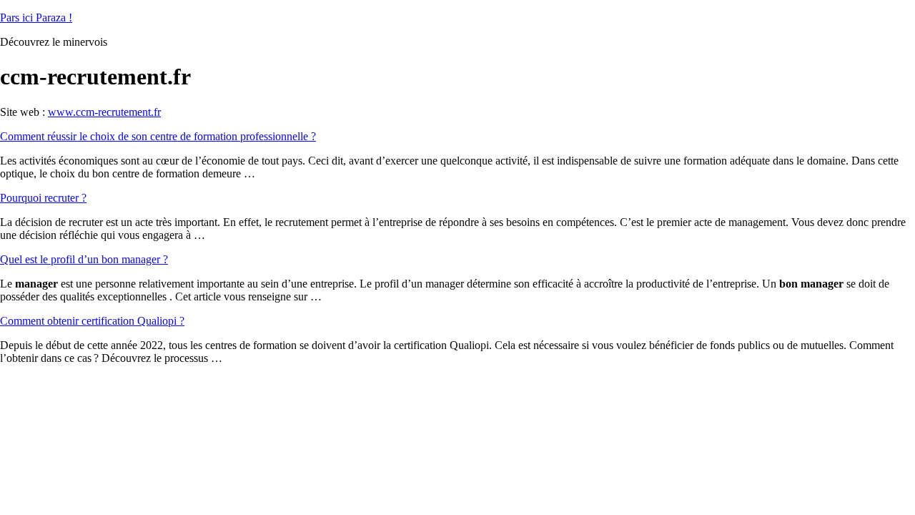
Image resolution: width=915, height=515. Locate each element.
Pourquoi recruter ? (43, 198)
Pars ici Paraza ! (36, 17)
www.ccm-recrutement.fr (104, 112)
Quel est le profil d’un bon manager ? (84, 259)
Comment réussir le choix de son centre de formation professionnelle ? (158, 136)
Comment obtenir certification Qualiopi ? (92, 321)
